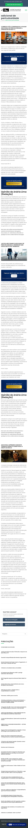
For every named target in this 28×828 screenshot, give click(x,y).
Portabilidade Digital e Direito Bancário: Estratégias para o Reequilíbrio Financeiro (12, 796)
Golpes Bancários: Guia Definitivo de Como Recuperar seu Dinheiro (12, 684)
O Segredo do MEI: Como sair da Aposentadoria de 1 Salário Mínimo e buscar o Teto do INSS (13, 707)
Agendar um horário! (10, 624)
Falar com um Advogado (14, 183)
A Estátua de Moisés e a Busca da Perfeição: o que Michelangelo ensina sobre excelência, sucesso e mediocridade (13, 701)
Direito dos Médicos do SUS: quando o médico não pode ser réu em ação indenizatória (13, 801)
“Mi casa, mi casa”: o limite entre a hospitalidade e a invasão (10, 690)
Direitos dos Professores (7, 747)
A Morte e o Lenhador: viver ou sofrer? (11, 812)
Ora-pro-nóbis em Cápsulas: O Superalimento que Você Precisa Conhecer (13, 790)
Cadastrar (14, 275)
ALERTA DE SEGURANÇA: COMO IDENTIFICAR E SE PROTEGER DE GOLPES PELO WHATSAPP (13, 713)
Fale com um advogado (14, 4)
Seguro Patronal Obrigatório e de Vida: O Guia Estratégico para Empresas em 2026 (13, 730)
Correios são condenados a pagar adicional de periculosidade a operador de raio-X (13, 28)
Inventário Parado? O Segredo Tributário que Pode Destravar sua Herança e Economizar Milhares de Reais (13, 753)
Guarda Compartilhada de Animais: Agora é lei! (13, 657)
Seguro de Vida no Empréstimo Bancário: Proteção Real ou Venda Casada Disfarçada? (13, 736)
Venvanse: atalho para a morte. (9, 695)
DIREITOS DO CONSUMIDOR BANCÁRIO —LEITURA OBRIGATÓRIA (13, 725)
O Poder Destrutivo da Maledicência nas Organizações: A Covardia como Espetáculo (12, 777)
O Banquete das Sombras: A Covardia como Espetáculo (12, 807)
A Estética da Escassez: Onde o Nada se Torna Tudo (13, 766)
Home (2, 20)
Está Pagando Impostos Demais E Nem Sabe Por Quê (13, 679)
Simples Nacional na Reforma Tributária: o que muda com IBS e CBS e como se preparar (13, 772)
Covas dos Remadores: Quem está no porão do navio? (13, 719)
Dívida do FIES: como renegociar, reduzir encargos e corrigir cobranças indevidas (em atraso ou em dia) (13, 760)
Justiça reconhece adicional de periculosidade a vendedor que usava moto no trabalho (12, 245)
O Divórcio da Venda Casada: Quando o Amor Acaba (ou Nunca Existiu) (13, 742)
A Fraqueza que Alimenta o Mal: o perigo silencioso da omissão (11, 673)
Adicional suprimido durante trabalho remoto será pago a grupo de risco (12, 446)
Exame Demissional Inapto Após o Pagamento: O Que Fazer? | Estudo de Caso (14, 662)
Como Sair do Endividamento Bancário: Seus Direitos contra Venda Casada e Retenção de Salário (13, 784)
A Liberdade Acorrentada (8, 647)
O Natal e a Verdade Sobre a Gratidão (11, 668)
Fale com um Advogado (11, 619)
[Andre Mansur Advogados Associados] (11, 10)
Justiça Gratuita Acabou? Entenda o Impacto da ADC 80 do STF (14, 652)
